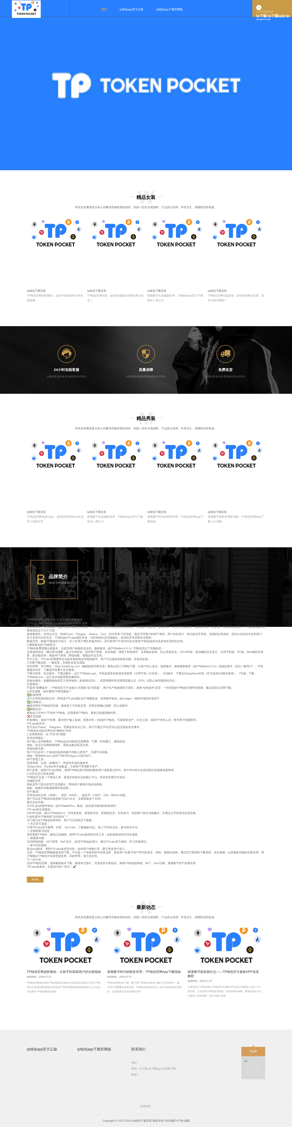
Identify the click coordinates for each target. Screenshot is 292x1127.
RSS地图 (170, 1120)
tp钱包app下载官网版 (94, 1049)
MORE (35, 879)
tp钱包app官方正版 (42, 1049)
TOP (253, 1051)
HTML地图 (183, 1120)
